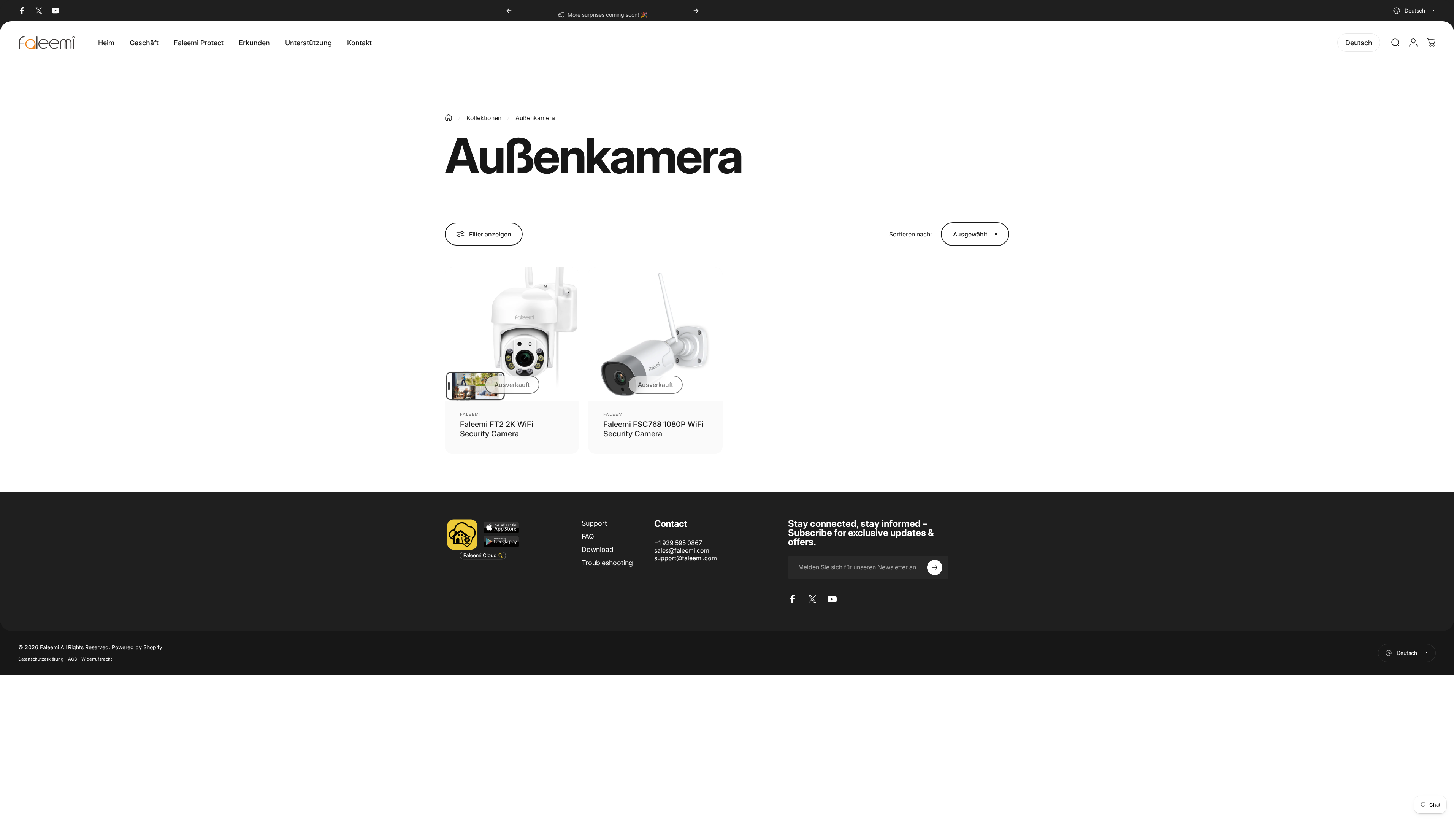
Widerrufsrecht (96, 659)
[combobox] (1414, 10)
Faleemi (470, 414)
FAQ (588, 536)
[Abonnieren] (934, 567)
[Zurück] (509, 10)
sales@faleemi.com (681, 550)
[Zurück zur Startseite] (448, 118)
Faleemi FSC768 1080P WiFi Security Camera (653, 429)
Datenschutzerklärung (40, 659)
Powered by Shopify (137, 647)
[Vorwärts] (696, 10)
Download (598, 549)
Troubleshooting (607, 563)
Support (594, 523)
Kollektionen (483, 118)
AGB (72, 659)
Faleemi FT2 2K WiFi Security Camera (496, 429)
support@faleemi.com (685, 558)
